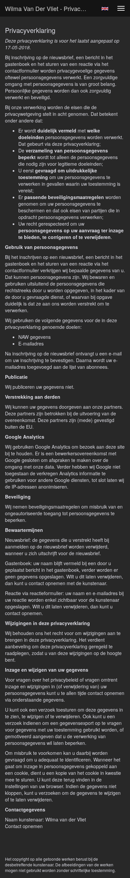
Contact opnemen (24, 826)
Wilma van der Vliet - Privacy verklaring (49, 8)
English (105, 9)
